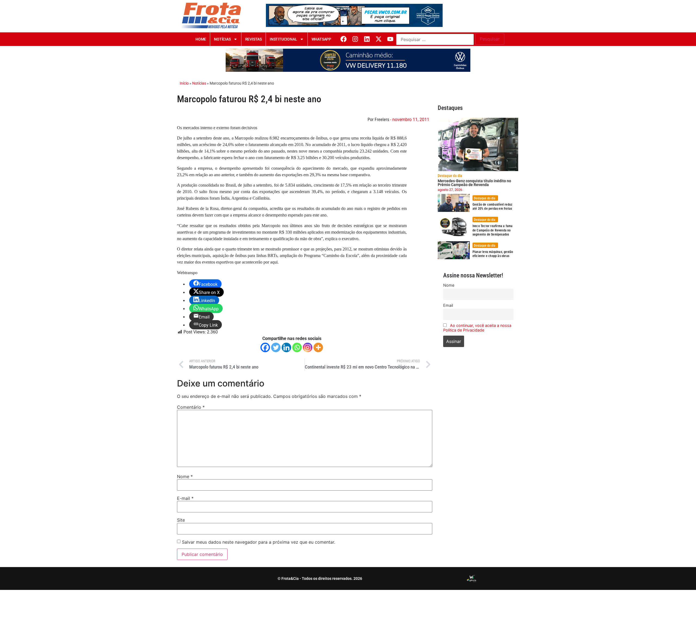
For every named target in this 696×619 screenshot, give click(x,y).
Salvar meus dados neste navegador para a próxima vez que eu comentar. (258, 542)
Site (181, 520)
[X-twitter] (378, 39)
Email (448, 305)
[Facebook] (343, 39)
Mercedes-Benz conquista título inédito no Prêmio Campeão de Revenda (474, 183)
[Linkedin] (367, 39)
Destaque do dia (450, 176)
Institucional (283, 39)
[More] (318, 347)
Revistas (253, 39)
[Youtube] (390, 39)
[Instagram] (355, 39)
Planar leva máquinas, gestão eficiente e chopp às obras (493, 254)
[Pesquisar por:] (435, 39)
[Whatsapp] (297, 347)
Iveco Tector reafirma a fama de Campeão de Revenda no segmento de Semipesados (493, 230)
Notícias (222, 39)
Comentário (191, 407)
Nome (185, 476)
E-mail (185, 498)
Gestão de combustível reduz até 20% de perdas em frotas (492, 207)
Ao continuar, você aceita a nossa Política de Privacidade (477, 327)
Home (200, 39)
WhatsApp (321, 39)
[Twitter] (276, 347)
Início (184, 83)
